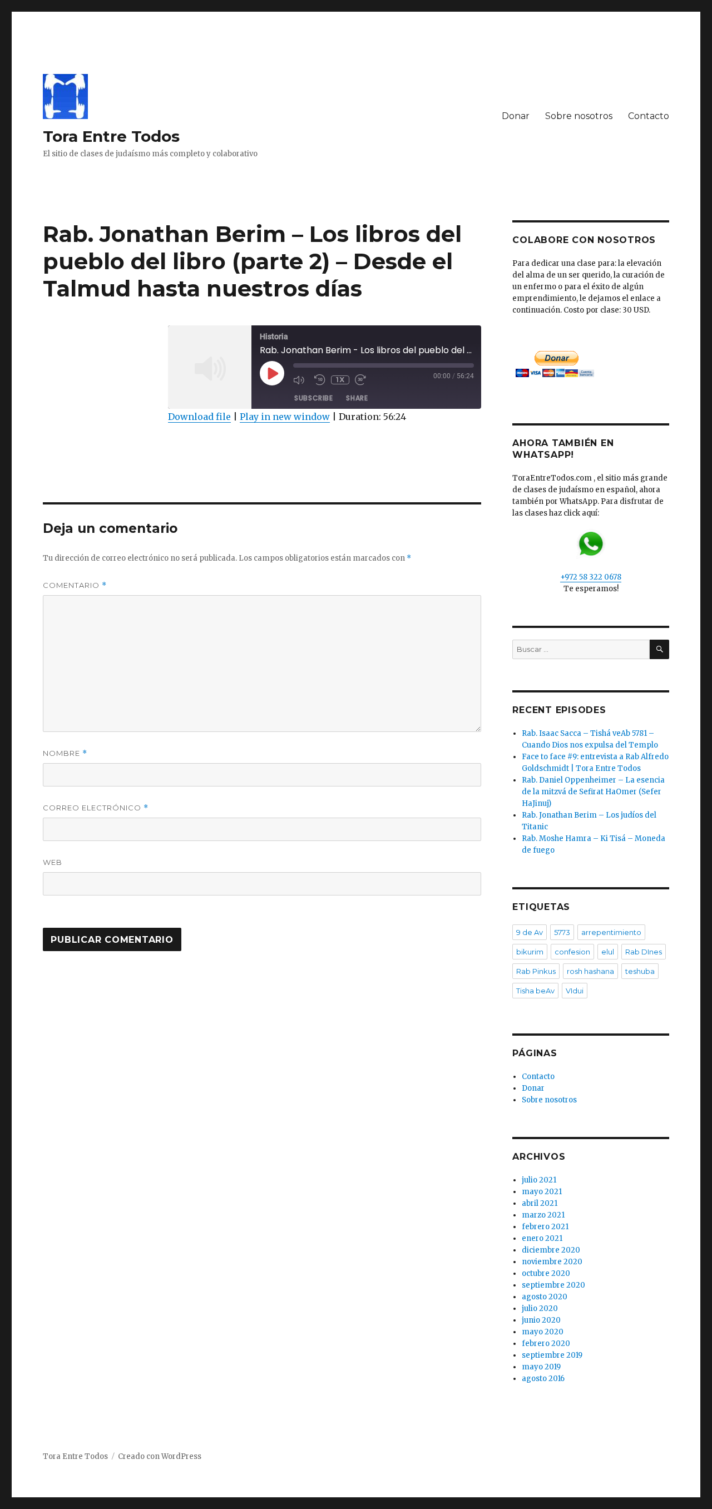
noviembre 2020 (552, 1261)
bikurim (529, 951)
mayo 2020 (542, 1332)
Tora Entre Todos (111, 136)
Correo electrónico (96, 808)
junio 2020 (541, 1320)
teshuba (640, 971)
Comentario (75, 585)
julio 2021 (539, 1180)
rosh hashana (590, 971)
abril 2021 (539, 1203)
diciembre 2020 (551, 1250)
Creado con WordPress (159, 1456)
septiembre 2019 (552, 1355)
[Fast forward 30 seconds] (362, 380)
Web (52, 862)
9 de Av (529, 932)
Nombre (65, 753)
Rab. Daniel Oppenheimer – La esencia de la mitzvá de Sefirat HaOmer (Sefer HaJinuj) (593, 791)
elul (607, 951)
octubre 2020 (546, 1273)
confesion (572, 951)
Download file (199, 416)
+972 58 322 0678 (590, 577)
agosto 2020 (544, 1297)
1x (340, 379)
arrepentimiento (611, 932)
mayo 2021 (542, 1191)
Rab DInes (643, 951)
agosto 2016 (543, 1378)
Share (357, 398)
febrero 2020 (546, 1343)
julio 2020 (540, 1308)
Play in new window (285, 416)
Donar (516, 116)
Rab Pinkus (536, 971)
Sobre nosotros (578, 116)
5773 (562, 932)
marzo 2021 (543, 1215)
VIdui (575, 990)
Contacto (648, 116)
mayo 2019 (541, 1367)
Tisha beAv (535, 990)
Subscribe (313, 398)
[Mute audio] (301, 380)
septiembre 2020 (553, 1285)
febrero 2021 (545, 1226)
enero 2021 (542, 1238)
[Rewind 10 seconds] (319, 380)
